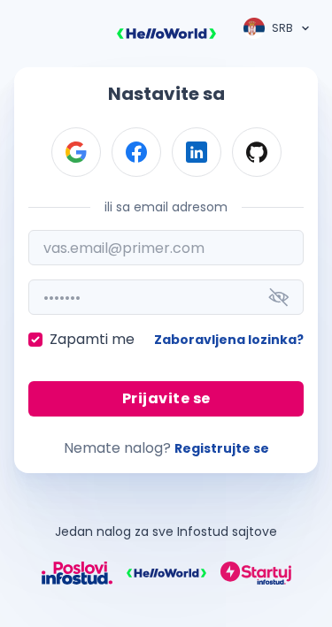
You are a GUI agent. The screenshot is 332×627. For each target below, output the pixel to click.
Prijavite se (166, 398)
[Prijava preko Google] (76, 152)
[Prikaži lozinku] (279, 297)
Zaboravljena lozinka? (229, 339)
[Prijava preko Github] (257, 152)
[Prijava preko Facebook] (136, 152)
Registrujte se (221, 448)
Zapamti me (92, 339)
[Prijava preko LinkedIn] (196, 152)
